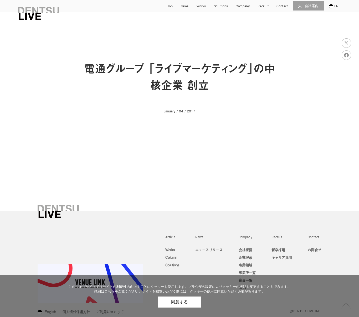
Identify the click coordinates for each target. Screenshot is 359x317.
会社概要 (245, 249)
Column (171, 257)
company (243, 6)
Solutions (172, 264)
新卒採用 (269, 6)
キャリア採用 (269, 14)
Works (170, 249)
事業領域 (245, 264)
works (201, 6)
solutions (221, 6)
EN (336, 6)
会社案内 (312, 6)
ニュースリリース (209, 249)
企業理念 (245, 257)
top (170, 6)
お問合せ (314, 249)
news (185, 6)
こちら (109, 291)
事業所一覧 (247, 272)
